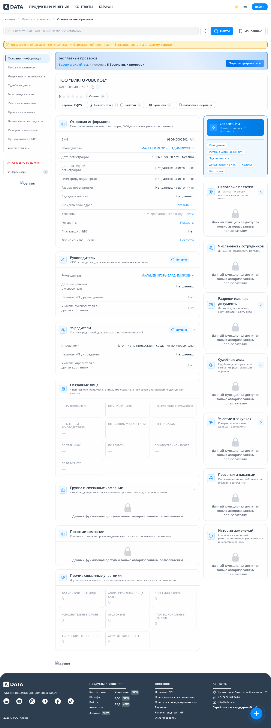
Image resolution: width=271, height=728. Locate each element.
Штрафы (94, 697)
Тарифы (106, 6)
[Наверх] (262, 643)
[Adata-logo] (13, 7)
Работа (93, 702)
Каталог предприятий (169, 712)
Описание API (164, 692)
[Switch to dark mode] (236, 6)
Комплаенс (122, 692)
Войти (260, 7)
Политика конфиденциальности (176, 702)
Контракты (216, 171)
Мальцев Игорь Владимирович (167, 148)
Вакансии (161, 707)
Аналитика (96, 707)
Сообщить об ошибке (26, 162)
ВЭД (117, 704)
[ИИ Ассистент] (256, 713)
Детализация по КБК (222, 164)
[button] (127, 124)
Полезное (162, 684)
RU (245, 7)
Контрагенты (97, 692)
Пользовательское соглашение (175, 697)
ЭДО (117, 698)
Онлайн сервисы (165, 717)
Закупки (94, 713)
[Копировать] (92, 87)
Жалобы (247, 164)
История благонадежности (226, 152)
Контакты (84, 6)
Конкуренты (217, 145)
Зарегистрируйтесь (74, 64)
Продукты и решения (49, 6)
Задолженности (219, 158)
